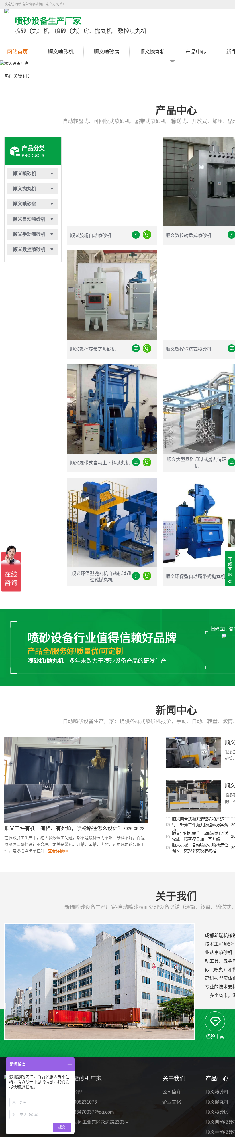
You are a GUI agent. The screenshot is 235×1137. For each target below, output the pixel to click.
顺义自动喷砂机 (29, 219)
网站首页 (17, 52)
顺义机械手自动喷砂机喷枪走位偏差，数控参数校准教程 (200, 848)
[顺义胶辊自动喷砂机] (147, 235)
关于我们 (173, 1078)
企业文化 (171, 1102)
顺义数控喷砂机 (29, 249)
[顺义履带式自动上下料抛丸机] (147, 463)
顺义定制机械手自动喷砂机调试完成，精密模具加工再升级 (200, 836)
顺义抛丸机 (152, 52)
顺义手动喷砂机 (29, 234)
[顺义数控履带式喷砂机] (147, 349)
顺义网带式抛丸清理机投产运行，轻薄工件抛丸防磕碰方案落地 (200, 825)
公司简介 (171, 1091)
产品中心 (195, 52)
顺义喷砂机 (61, 52)
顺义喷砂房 (107, 52)
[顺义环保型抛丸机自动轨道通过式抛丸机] (147, 577)
